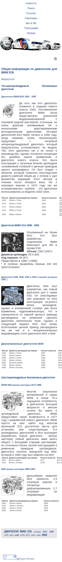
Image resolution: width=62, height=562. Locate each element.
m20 (51, 531)
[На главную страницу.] (31, 44)
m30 (6, 535)
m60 (44, 535)
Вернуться (7, 79)
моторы (37, 532)
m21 (11, 535)
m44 (38, 535)
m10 (45, 532)
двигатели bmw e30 (18, 531)
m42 (33, 535)
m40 (17, 535)
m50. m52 (24, 535)
